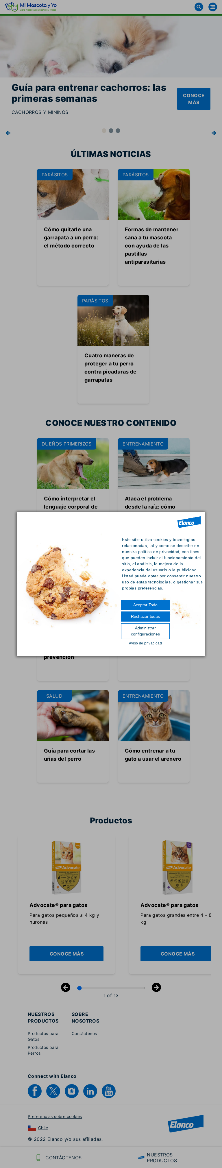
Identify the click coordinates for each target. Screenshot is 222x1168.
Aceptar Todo (145, 605)
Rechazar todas (145, 616)
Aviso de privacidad (145, 643)
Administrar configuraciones (145, 631)
